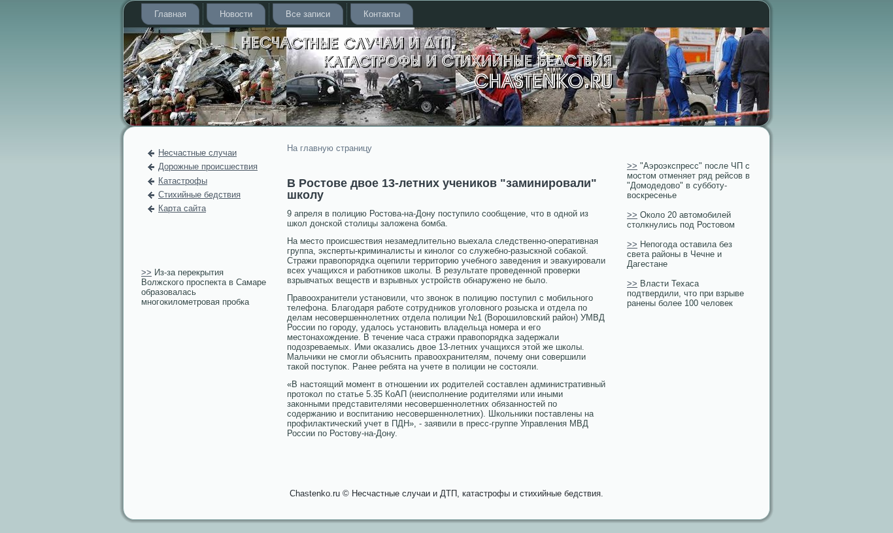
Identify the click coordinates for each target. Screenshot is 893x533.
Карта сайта (182, 208)
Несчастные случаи (197, 153)
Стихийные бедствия (199, 194)
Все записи (308, 14)
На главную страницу (329, 148)
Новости (236, 14)
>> (146, 272)
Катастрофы (182, 181)
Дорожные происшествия (208, 166)
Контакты (381, 14)
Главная (170, 14)
